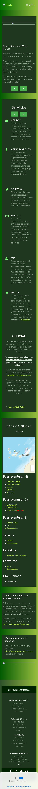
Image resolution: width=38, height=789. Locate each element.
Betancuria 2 (12, 508)
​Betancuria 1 (12, 505)
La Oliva (10, 490)
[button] (10, 450)
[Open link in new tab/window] (11, 772)
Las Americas (12, 543)
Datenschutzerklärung (14, 787)
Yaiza (9, 566)
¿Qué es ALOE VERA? (16, 407)
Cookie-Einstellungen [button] (18, 781)
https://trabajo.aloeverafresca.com (19, 651)
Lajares (10, 487)
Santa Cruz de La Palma (16, 556)
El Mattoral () (15, 510)
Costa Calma (12, 523)
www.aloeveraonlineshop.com (19, 375)
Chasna (10, 541)
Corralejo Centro (13, 482)
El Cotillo (10, 492)
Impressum (27, 787)
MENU (31, 5)
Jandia (9, 525)
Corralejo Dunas (13, 484)
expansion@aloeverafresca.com (16, 624)
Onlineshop (25, 320)
